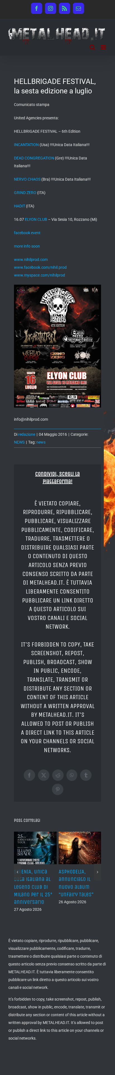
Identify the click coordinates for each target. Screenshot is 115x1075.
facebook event (27, 233)
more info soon (27, 246)
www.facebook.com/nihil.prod (40, 267)
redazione (26, 434)
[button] (17, 872)
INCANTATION (26, 144)
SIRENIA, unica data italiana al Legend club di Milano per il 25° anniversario (33, 886)
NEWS (19, 442)
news (40, 442)
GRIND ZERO (25, 192)
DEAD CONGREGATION (34, 158)
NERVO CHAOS (27, 179)
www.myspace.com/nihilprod (39, 275)
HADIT (20, 206)
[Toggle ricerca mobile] (92, 47)
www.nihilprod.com (31, 259)
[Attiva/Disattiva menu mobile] (104, 47)
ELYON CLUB (36, 219)
